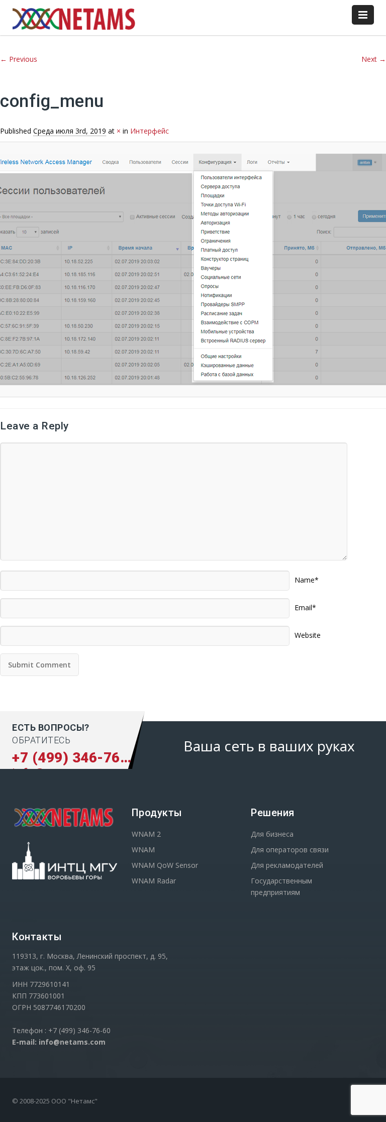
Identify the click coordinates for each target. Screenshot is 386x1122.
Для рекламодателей (287, 865)
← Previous (18, 59)
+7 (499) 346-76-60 (77, 757)
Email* (305, 604)
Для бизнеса (272, 834)
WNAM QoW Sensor (165, 865)
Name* (307, 576)
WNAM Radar (154, 880)
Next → (373, 59)
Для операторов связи (290, 849)
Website (308, 631)
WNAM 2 (146, 834)
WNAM (143, 849)
